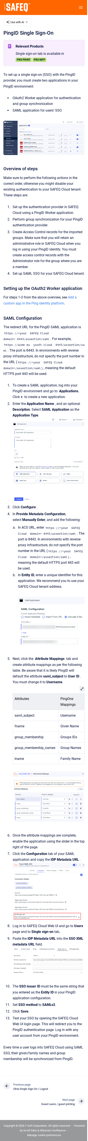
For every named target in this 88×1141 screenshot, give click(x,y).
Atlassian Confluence (53, 1130)
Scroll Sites (30, 1130)
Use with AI (17, 22)
